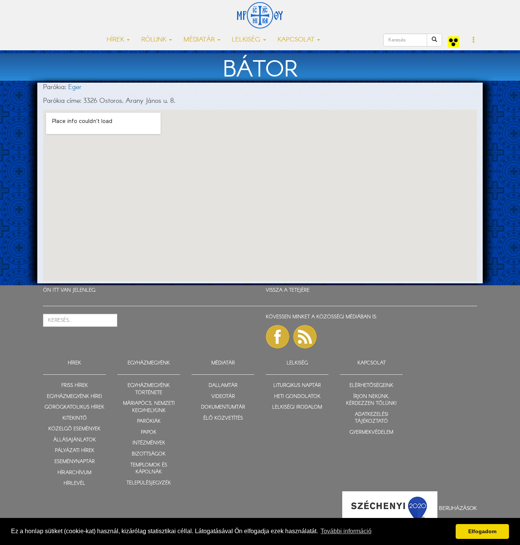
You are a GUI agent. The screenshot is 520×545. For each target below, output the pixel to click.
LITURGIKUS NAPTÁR (297, 385)
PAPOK (148, 432)
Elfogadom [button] (482, 531)
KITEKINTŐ (74, 418)
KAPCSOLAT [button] (297, 40)
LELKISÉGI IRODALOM (297, 407)
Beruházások (458, 508)
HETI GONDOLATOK (297, 396)
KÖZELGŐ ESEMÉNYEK (74, 429)
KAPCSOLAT (371, 363)
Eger (74, 87)
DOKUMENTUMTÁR (223, 407)
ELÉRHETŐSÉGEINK (371, 385)
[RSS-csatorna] (305, 336)
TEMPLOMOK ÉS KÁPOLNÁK (148, 469)
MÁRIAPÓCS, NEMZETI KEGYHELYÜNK (149, 407)
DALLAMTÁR (223, 385)
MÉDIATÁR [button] (200, 40)
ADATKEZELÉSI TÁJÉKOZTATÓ (371, 418)
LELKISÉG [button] (247, 40)
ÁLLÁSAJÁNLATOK (74, 440)
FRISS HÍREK (74, 385)
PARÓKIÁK (149, 421)
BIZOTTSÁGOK (149, 454)
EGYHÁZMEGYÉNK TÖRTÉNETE (149, 389)
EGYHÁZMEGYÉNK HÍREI (74, 396)
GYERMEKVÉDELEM (371, 432)
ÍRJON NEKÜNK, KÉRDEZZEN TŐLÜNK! (371, 400)
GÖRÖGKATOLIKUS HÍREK (74, 407)
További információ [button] (346, 531)
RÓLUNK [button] (154, 40)
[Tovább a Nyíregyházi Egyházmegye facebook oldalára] (277, 336)
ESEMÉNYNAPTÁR (74, 461)
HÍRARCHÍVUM (74, 472)
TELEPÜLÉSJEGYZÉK (148, 483)
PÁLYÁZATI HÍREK (74, 450)
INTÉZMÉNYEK (148, 443)
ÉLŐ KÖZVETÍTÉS (223, 418)
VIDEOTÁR (223, 396)
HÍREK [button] (116, 40)
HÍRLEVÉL (74, 483)
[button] (474, 40)
